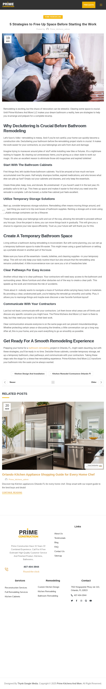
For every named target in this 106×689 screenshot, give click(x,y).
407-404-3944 (31, 566)
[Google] (86, 601)
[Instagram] (81, 601)
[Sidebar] (3, 210)
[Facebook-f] (77, 601)
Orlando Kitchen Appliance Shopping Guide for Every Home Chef (48, 474)
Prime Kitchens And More (69, 683)
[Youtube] (91, 601)
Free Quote (89, 5)
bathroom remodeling (39, 348)
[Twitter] (72, 601)
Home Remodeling (53, 17)
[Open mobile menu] (101, 5)
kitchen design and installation (30, 374)
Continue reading (12, 493)
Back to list (53, 382)
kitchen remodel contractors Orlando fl (71, 374)
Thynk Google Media (28, 683)
